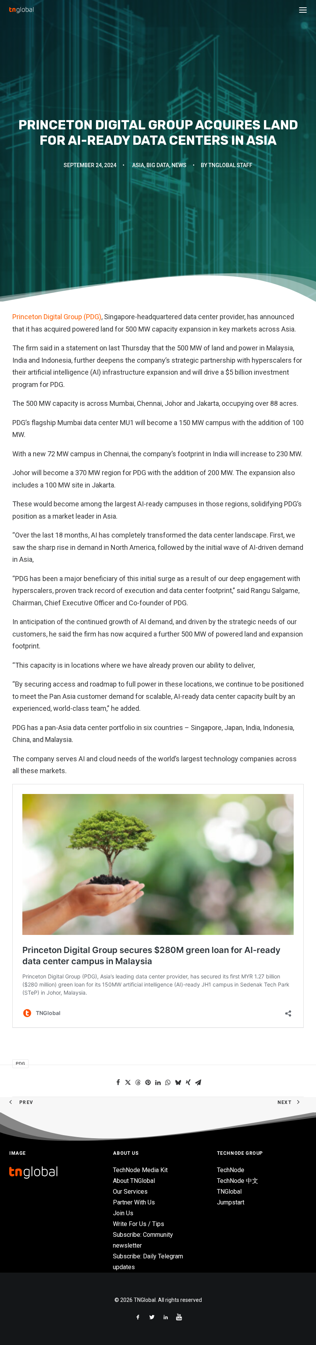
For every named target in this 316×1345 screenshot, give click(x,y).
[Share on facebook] (118, 1082)
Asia (138, 165)
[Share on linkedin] (158, 1082)
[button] (303, 10)
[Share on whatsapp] (168, 1082)
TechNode (230, 1170)
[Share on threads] (138, 1082)
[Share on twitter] (128, 1082)
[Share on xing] (188, 1082)
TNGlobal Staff (230, 165)
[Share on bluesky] (178, 1082)
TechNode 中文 (237, 1180)
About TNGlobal (134, 1180)
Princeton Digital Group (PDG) (56, 317)
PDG (20, 1063)
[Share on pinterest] (148, 1082)
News (179, 165)
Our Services (130, 1191)
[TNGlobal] (21, 10)
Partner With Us (134, 1202)
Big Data (157, 165)
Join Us (123, 1213)
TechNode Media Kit (140, 1170)
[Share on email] (198, 1082)
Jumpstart (230, 1202)
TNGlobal (229, 1191)
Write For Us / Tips (138, 1224)
